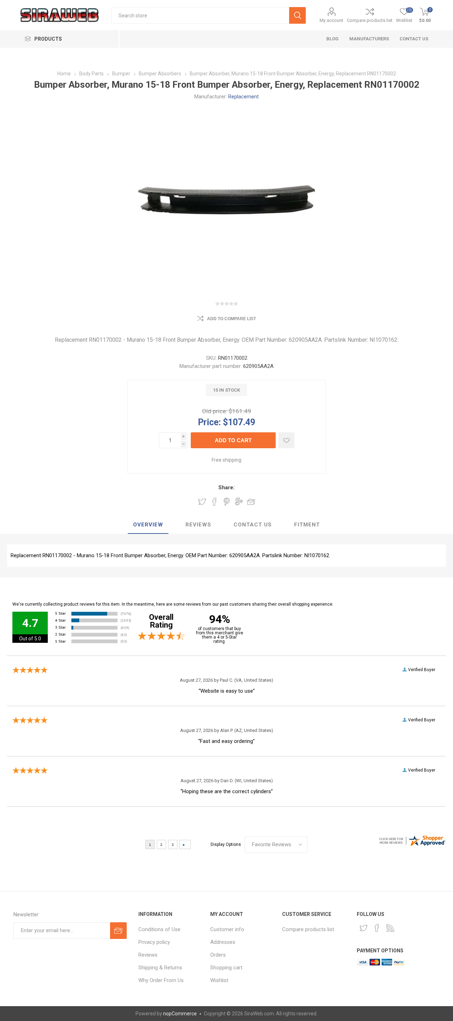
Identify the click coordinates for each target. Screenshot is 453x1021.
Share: (226, 487)
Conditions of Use (159, 929)
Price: (209, 422)
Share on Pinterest (226, 502)
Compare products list (369, 20)
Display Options (226, 844)
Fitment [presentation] (307, 524)
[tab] (148, 525)
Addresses (222, 942)
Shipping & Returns (160, 967)
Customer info (227, 929)
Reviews (147, 955)
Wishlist (219, 980)
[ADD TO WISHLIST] (286, 440)
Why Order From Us (161, 980)
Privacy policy (154, 942)
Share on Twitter (202, 502)
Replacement (243, 96)
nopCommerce (180, 1013)
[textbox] (200, 15)
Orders (218, 955)
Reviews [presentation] (198, 524)
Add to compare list (231, 318)
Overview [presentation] (148, 524)
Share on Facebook (214, 502)
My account (331, 20)
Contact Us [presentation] (253, 524)
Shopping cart (226, 967)
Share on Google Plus (239, 502)
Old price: (214, 411)
